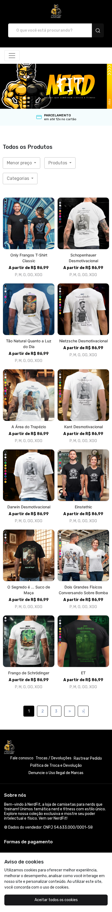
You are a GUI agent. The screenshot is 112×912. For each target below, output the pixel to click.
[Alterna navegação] (12, 55)
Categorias (18, 178)
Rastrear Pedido (88, 758)
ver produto (29, 223)
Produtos (58, 162)
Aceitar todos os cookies (56, 900)
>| (83, 711)
